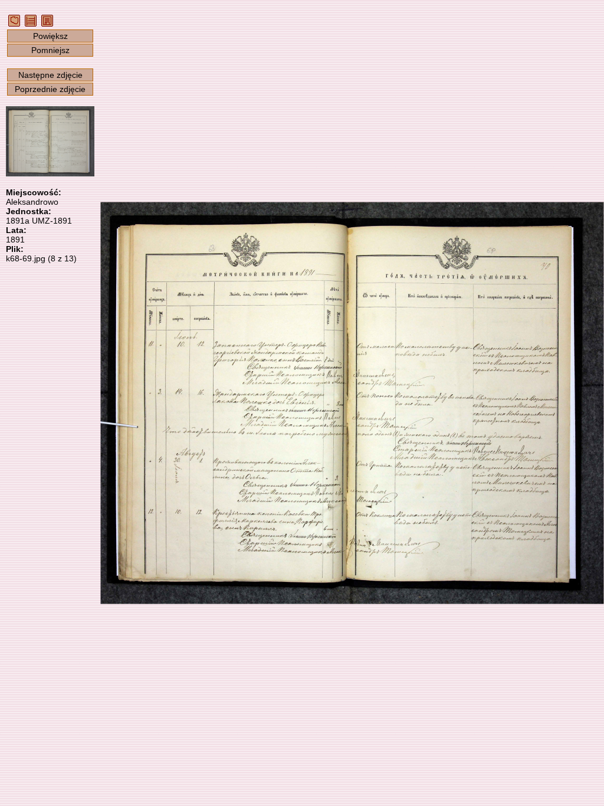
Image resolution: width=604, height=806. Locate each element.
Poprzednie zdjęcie (50, 89)
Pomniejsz (50, 50)
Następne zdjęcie (50, 75)
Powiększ (50, 36)
